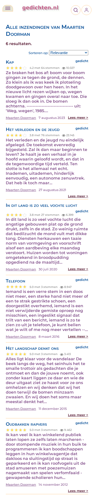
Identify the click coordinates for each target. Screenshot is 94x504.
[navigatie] (8, 8)
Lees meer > (78, 117)
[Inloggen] (86, 10)
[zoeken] (75, 10)
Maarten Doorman (21, 118)
